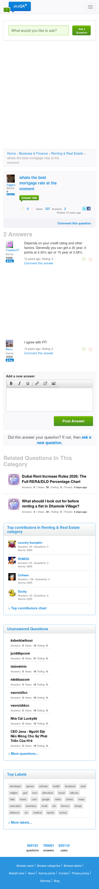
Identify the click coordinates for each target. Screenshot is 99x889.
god (25, 792)
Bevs (9, 349)
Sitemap (45, 881)
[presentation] (11, 384)
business (31, 806)
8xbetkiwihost (22, 640)
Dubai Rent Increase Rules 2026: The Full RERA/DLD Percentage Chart (54, 479)
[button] (11, 383)
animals (43, 786)
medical (37, 812)
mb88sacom (20, 679)
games (30, 786)
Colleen (23, 575)
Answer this (29, 198)
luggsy (11, 184)
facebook (70, 786)
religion (14, 792)
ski (54, 806)
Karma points (47, 873)
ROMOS (23, 559)
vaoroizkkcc (20, 705)
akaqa (78, 806)
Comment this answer (38, 263)
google (46, 799)
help (12, 799)
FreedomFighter (16, 250)
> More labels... (20, 822)
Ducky (22, 591)
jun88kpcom (20, 653)
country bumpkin (30, 542)
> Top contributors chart (27, 608)
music (23, 799)
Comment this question (74, 223)
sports (50, 812)
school (63, 812)
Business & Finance (33, 153)
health (56, 786)
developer (15, 786)
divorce (65, 806)
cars (34, 799)
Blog (57, 881)
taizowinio (19, 666)
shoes (69, 799)
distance (14, 812)
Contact (63, 873)
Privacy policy (80, 873)
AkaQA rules (16, 873)
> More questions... (23, 753)
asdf (83, 786)
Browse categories (48, 865)
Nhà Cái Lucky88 (24, 718)
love (34, 792)
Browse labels (73, 865)
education (15, 806)
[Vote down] (33, 208)
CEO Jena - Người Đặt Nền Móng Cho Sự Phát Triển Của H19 (29, 736)
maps (81, 799)
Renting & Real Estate (67, 153)
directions (47, 792)
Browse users (25, 865)
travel (61, 792)
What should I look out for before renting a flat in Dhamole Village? (50, 503)
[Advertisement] (49, 98)
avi (26, 812)
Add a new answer (20, 376)
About (31, 873)
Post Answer (73, 421)
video (58, 799)
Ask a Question (81, 30)
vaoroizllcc (19, 692)
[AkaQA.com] (17, 7)
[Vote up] (23, 208)
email (44, 806)
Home (11, 153)
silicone (74, 792)
